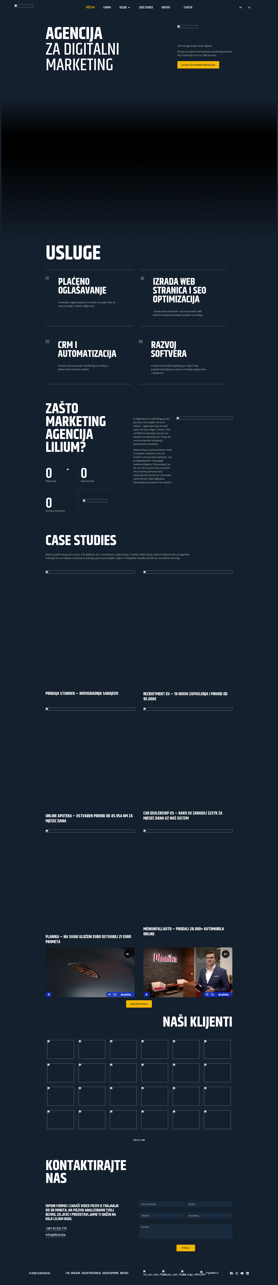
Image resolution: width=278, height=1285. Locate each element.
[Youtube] (242, 1273)
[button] (139, 1140)
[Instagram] (236, 1273)
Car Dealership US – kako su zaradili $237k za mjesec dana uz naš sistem (182, 816)
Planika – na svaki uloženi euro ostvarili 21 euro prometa (88, 939)
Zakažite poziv (139, 1004)
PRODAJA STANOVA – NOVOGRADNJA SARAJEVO (82, 693)
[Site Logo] (23, 6)
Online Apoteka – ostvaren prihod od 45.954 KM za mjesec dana (89, 818)
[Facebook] (231, 1273)
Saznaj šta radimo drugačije (198, 64)
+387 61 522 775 (56, 1228)
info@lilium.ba (55, 1234)
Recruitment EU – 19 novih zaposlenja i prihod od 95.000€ (185, 696)
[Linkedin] (247, 1273)
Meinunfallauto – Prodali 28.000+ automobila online (183, 931)
